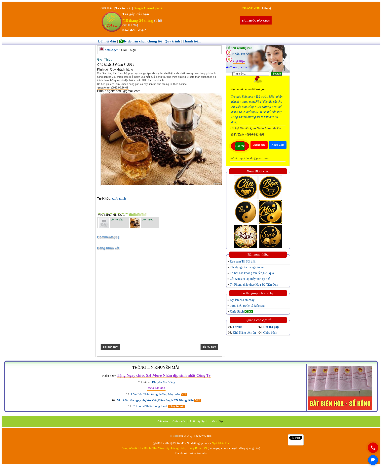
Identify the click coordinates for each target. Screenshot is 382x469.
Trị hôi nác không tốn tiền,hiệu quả (252, 273)
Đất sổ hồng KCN (189, 436)
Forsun (238, 326)
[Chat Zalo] (373, 460)
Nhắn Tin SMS (242, 54)
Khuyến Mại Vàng (163, 382)
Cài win (163, 421)
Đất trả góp (271, 326)
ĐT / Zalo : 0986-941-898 (247, 134)
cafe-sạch (112, 50)
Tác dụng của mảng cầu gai (247, 267)
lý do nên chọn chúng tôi (141, 41)
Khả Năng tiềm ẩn (244, 332)
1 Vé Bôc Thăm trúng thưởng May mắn (156, 394)
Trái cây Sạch (199, 421)
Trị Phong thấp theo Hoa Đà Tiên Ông (254, 284)
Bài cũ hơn (209, 346)
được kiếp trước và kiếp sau (247, 305)
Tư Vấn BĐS (205, 436)
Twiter (192, 453)
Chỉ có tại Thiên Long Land (150, 406)
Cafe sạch (178, 421)
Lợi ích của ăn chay (242, 300)
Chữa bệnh (270, 332)
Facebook (181, 453)
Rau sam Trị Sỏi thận (243, 261)
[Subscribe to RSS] (190, 208)
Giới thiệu (107, 8)
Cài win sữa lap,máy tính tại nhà (250, 278)
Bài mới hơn (110, 346)
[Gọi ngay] (373, 447)
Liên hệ (266, 8)
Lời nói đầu (107, 41)
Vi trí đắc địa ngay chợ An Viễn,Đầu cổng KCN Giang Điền (155, 400)
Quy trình (173, 41)
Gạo (214, 421)
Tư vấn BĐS (123, 8)
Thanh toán (192, 41)
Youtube (202, 453)
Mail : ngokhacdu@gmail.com (250, 158)
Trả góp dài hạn (135, 14)
